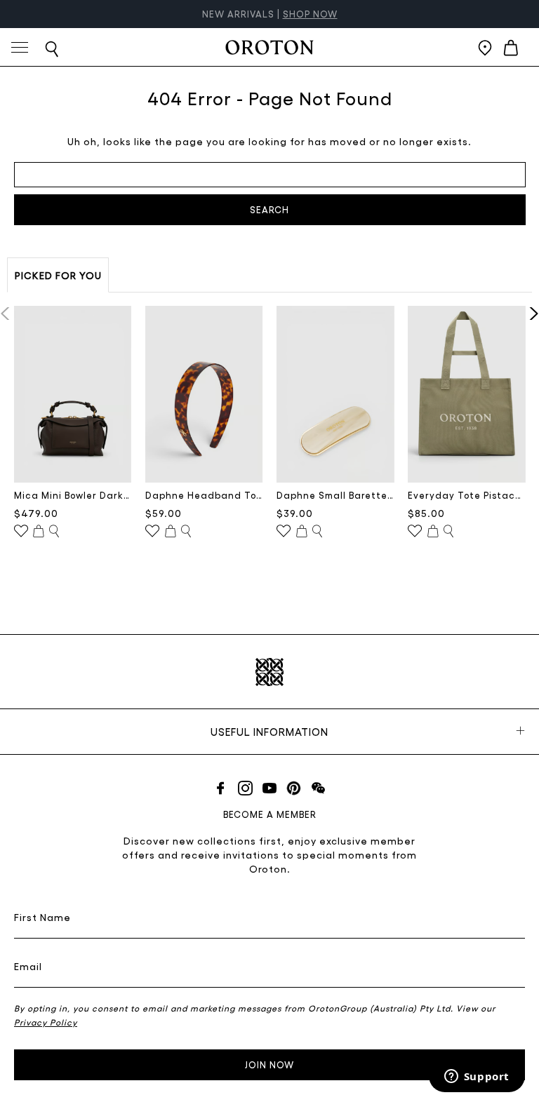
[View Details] (54, 532)
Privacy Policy (45, 1022)
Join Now (269, 1064)
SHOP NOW (310, 13)
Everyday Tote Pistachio (467, 495)
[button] (529, 313)
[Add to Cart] (38, 532)
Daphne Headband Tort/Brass (204, 495)
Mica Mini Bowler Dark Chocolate (73, 495)
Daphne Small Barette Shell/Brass (335, 495)
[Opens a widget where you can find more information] (476, 1077)
